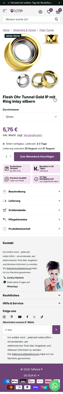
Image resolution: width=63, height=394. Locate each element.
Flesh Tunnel (47, 29)
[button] (4, 3)
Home (6, 29)
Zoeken (56, 19)
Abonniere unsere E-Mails (18, 322)
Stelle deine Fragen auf (18, 284)
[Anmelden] (40, 12)
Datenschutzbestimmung (19, 268)
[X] (34, 317)
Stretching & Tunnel (24, 29)
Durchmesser (11, 109)
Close (31, 295)
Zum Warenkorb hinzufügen (37, 156)
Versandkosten (33, 135)
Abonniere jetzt (56, 329)
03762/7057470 (15, 278)
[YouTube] (19, 317)
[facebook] (27, 317)
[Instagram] (4, 317)
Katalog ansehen (5, 10)
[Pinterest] (12, 317)
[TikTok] (42, 317)
